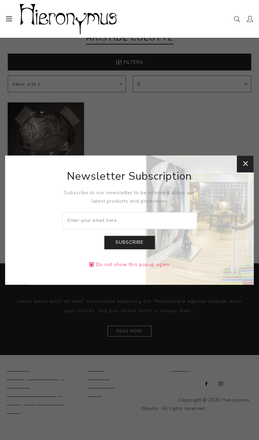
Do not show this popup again (133, 264)
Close (245, 163)
